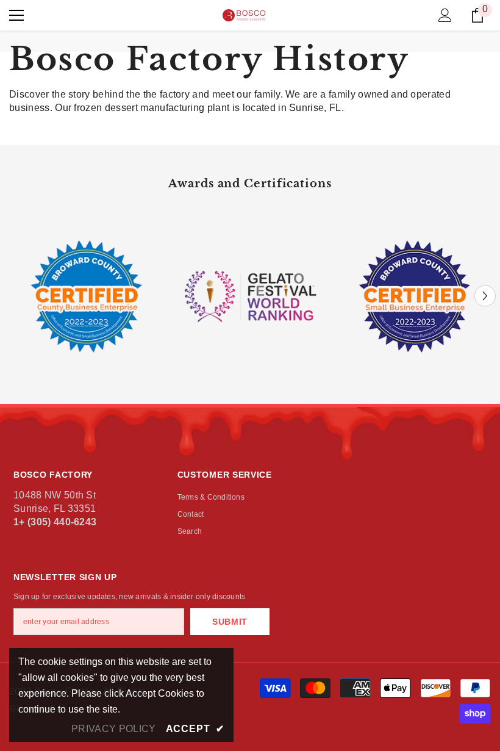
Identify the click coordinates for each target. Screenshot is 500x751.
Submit (230, 622)
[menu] (16, 15)
